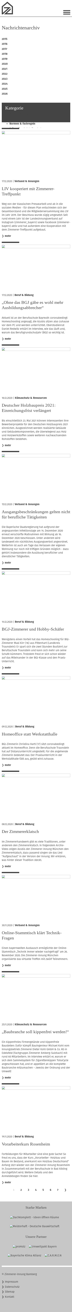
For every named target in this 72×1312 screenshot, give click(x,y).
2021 (4, 68)
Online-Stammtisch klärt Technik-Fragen (32, 935)
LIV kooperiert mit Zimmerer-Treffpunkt (28, 191)
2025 (5, 88)
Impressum (11, 1281)
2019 (4, 59)
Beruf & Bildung (24, 295)
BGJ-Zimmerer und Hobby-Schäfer (33, 629)
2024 (5, 83)
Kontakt (9, 1296)
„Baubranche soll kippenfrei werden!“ (35, 1031)
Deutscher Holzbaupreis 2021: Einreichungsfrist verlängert (29, 408)
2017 (4, 49)
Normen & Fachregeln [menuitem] (22, 123)
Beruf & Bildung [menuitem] (18, 113)
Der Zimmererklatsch (20, 831)
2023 (5, 78)
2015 (4, 39)
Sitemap (10, 1291)
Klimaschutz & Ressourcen (31, 397)
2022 (5, 73)
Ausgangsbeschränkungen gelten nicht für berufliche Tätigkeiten (36, 514)
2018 (5, 53)
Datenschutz (12, 1286)
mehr (8, 236)
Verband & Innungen (27, 181)
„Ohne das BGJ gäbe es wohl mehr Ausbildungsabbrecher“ (32, 305)
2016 (4, 43)
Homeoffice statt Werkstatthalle (29, 734)
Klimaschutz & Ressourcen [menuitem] (25, 118)
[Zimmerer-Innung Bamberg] (9, 13)
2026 (5, 93)
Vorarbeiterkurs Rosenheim (26, 1144)
